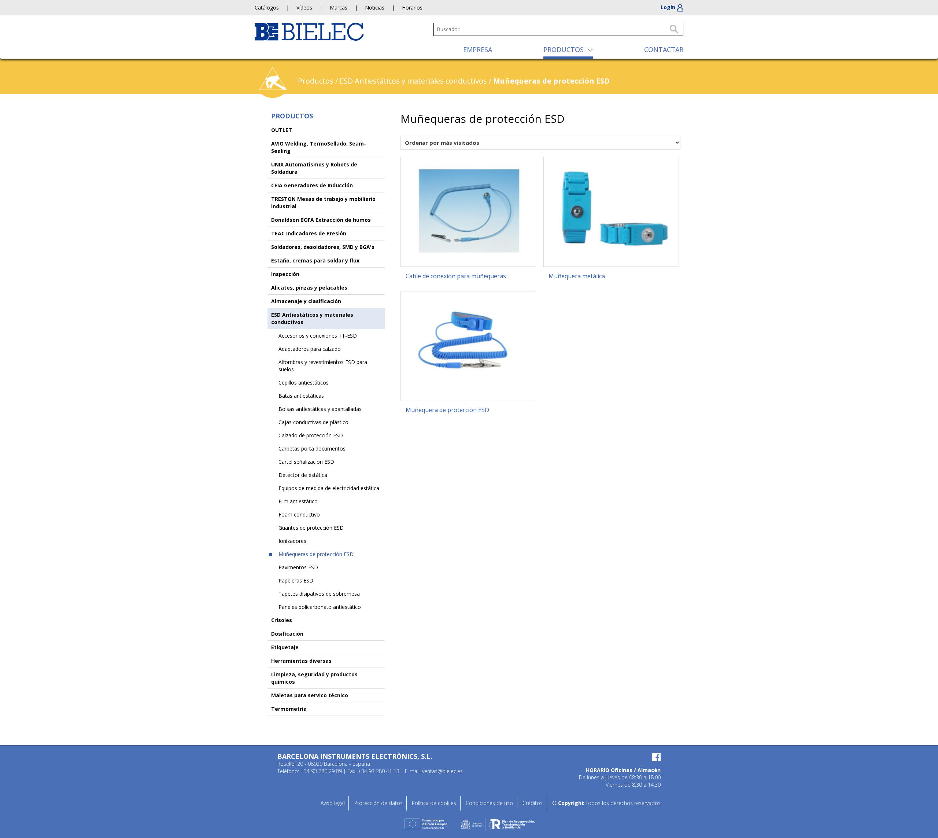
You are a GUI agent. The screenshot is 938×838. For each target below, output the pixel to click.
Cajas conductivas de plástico (313, 422)
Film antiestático (298, 501)
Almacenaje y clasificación (306, 301)
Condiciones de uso (489, 803)
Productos (315, 81)
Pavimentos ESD (298, 567)
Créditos (532, 803)
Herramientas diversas (301, 660)
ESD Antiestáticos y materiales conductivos (413, 81)
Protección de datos (378, 803)
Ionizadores (292, 540)
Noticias (374, 7)
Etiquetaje (285, 647)
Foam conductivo (299, 514)
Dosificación (287, 633)
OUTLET (281, 129)
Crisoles (281, 620)
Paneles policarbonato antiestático (319, 606)
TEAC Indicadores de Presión (308, 233)
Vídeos (304, 7)
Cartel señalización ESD (306, 461)
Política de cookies (434, 803)
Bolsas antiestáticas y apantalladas (320, 408)
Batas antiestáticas (301, 395)
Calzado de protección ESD (310, 435)
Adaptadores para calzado (309, 348)
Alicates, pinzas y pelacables (309, 287)
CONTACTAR (663, 49)
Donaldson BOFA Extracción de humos (321, 219)
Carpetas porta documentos (312, 448)
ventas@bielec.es (442, 771)
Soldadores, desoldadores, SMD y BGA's (322, 246)
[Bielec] (309, 30)
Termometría (289, 708)
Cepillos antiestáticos (303, 382)
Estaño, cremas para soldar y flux (315, 260)
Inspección (285, 274)
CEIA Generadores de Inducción (312, 185)
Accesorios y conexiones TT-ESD (317, 335)
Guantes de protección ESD (311, 527)
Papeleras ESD (295, 580)
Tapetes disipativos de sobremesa (319, 593)
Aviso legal (333, 803)
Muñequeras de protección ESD (316, 554)
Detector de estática (302, 474)
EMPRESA (477, 49)
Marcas (338, 7)
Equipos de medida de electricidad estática (328, 488)
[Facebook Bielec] (597, 757)
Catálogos (267, 7)
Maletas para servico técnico (309, 695)
